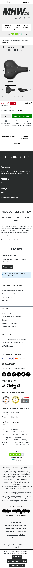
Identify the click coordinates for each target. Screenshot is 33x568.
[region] (16, 76)
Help (8, 2)
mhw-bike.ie (6, 512)
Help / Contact (7, 313)
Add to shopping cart (21, 116)
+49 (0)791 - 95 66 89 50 (10, 422)
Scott (26, 25)
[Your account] (24, 18)
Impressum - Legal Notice (16, 535)
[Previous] (3, 71)
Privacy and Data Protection (15, 529)
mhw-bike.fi (25, 512)
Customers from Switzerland (12, 294)
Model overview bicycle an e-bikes (14, 339)
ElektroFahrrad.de (21, 515)
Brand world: (9, 25)
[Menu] (4, 18)
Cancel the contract (9, 326)
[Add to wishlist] (30, 57)
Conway (16, 30)
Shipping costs (17, 110)
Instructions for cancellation (15, 525)
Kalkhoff (17, 28)
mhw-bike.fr (16, 509)
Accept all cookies (17, 565)
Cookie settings (16, 522)
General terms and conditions (16, 532)
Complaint (5, 320)
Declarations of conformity (11, 317)
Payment (5, 300)
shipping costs (19, 467)
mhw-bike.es (6, 509)
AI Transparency (16, 538)
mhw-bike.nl (16, 512)
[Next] (29, 71)
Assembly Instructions (9, 323)
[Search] (16, 18)
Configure (17, 557)
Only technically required (17, 561)
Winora (25, 28)
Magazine (26, 2)
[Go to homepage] (16, 11)
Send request (26, 97)
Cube (19, 25)
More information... (23, 553)
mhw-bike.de (10, 506)
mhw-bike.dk (9, 515)
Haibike (7, 28)
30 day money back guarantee (12, 291)
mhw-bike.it (26, 509)
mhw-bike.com (21, 506)
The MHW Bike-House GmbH (12, 343)
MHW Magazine (7, 346)
